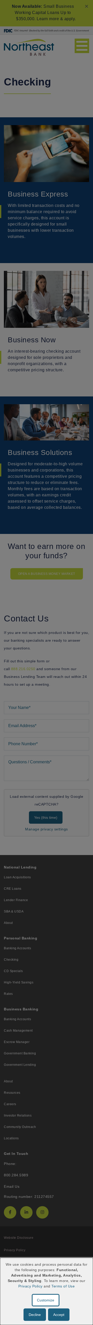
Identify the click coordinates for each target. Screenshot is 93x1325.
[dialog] (46, 1291)
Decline (35, 1315)
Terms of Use (63, 1286)
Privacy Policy (30, 1286)
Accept (58, 1315)
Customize (45, 1300)
